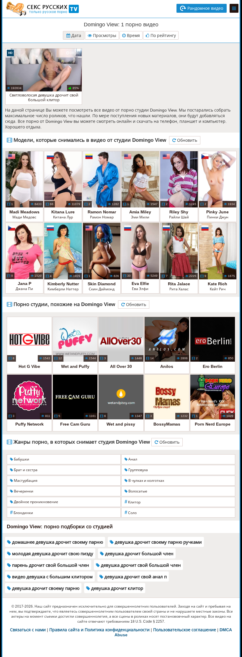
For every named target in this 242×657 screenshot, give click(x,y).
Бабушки (21, 459)
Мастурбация (25, 481)
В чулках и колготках (145, 481)
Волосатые (137, 491)
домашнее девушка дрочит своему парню (57, 542)
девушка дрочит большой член (139, 553)
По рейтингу (162, 35)
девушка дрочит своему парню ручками (158, 542)
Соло (131, 512)
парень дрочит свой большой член (50, 565)
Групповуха (137, 470)
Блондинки (21, 512)
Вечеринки (23, 491)
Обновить (186, 140)
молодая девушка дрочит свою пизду (52, 553)
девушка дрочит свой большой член (140, 565)
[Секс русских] (42, 8)
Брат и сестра (25, 470)
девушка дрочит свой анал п (135, 576)
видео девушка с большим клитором (52, 576)
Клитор (132, 501)
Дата (75, 35)
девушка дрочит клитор (116, 588)
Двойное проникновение (35, 502)
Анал (132, 459)
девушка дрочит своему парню (45, 588)
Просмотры (104, 35)
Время (133, 35)
